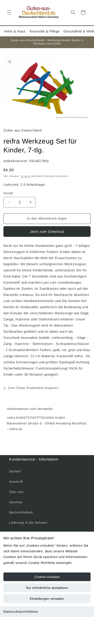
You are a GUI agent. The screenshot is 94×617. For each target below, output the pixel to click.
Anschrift (16, 481)
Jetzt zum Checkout (47, 231)
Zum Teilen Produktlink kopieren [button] (33, 388)
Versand (26, 176)
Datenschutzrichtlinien (20, 611)
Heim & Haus (15, 31)
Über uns (16, 492)
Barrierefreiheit (21, 512)
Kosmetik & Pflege (45, 31)
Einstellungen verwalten (47, 598)
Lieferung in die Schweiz (28, 522)
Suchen (15, 471)
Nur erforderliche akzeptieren (47, 588)
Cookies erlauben (47, 577)
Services (16, 502)
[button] (9, 12)
